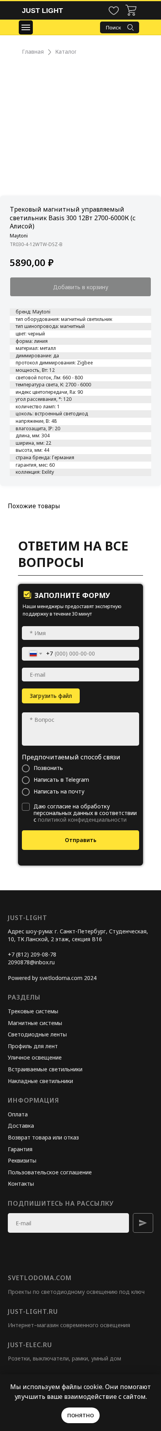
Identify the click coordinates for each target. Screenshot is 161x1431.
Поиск (113, 27)
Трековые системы (33, 1011)
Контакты (21, 1183)
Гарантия (20, 1149)
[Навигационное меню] (25, 27)
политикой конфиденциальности (82, 819)
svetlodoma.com (40, 1277)
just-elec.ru (30, 1344)
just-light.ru (33, 1311)
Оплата (18, 1114)
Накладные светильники (40, 1081)
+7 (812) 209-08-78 (32, 954)
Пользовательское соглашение (50, 1172)
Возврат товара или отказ (43, 1137)
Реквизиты (22, 1160)
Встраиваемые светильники (45, 1069)
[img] (130, 10)
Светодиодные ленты (37, 1034)
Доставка (21, 1125)
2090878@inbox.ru (31, 962)
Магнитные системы (35, 1023)
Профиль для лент (33, 1046)
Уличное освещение (35, 1057)
